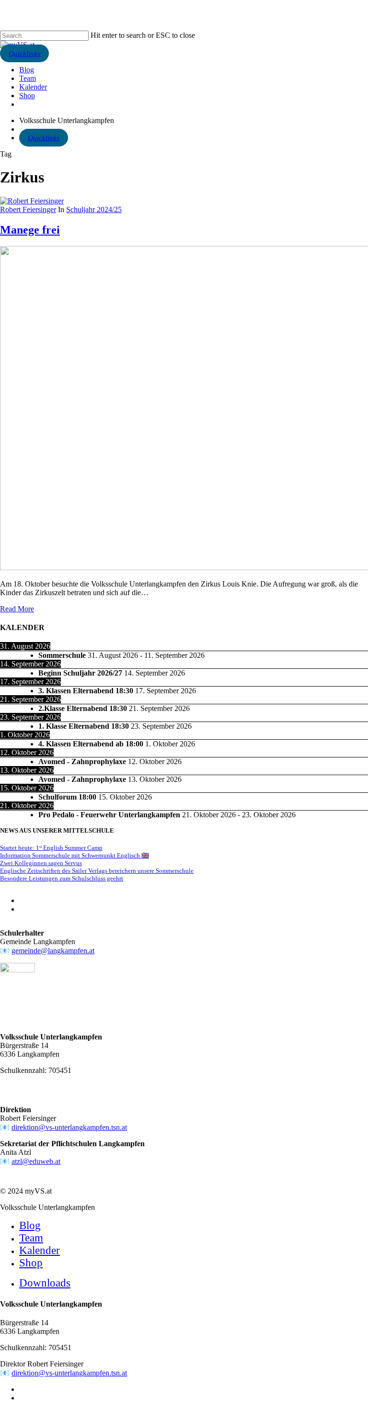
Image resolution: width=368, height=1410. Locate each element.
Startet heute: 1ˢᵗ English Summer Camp (51, 847)
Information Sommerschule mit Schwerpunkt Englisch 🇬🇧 (74, 855)
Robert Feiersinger (28, 209)
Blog (30, 1225)
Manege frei (30, 230)
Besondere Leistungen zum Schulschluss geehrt (61, 878)
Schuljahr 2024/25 (94, 209)
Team (31, 1238)
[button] (24, 53)
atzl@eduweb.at (36, 1161)
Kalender (39, 1250)
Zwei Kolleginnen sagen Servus (41, 863)
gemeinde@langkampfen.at (53, 951)
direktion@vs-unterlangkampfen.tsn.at (69, 1127)
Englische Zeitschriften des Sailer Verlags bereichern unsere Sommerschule (97, 870)
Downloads (44, 1283)
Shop (31, 1263)
